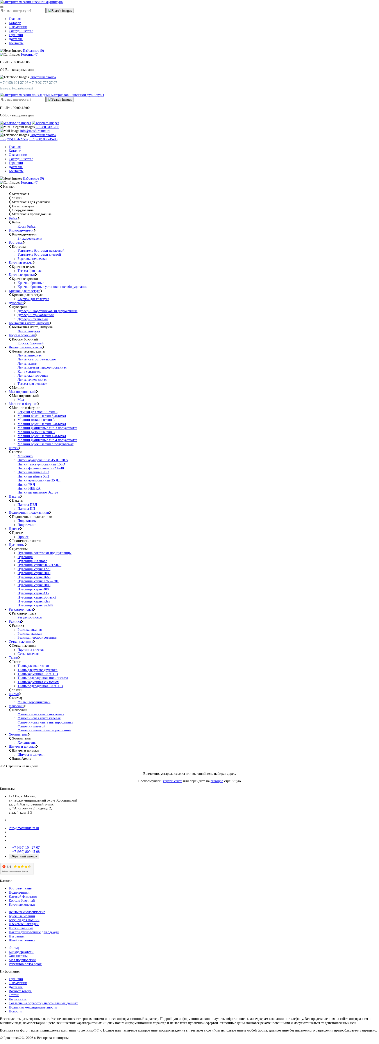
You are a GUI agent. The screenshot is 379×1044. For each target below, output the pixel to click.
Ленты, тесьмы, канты (25, 347)
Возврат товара (20, 991)
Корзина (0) (29, 54)
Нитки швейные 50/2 (33, 476)
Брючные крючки (22, 274)
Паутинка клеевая (31, 650)
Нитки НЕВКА (29, 488)
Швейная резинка (22, 940)
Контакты (16, 43)
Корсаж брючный (22, 335)
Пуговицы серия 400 (33, 589)
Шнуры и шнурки (22, 746)
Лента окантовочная (33, 375)
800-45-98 (26, 851)
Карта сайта (18, 999)
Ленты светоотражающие (37, 359)
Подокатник (27, 520)
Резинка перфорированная (37, 637)
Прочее (14, 529)
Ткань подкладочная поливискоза (43, 678)
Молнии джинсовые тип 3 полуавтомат (47, 428)
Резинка (15, 621)
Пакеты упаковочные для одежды (34, 932)
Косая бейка (27, 226)
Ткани (13, 657)
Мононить (25, 456)
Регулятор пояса (21, 609)
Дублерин (16, 303)
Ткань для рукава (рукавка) (38, 670)
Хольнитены (18, 734)
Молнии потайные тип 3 (36, 420)
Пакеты (14, 496)
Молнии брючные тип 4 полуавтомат (45, 444)
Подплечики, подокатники (29, 512)
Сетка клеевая (28, 654)
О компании (18, 27)
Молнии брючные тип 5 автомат (42, 416)
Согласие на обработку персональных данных (43, 1003)
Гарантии (16, 35)
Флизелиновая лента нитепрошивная (45, 722)
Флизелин (16, 706)
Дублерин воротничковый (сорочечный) (48, 311)
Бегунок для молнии (24, 920)
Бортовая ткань (20, 888)
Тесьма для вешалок (32, 383)
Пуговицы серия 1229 (34, 569)
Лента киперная (29, 355)
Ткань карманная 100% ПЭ (38, 674)
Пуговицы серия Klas (34, 601)
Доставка (16, 39)
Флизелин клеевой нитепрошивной (44, 730)
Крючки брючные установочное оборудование (52, 287)
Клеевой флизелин (23, 896)
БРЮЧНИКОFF (47, 127)
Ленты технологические (27, 912)
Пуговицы (17, 545)
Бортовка (16, 242)
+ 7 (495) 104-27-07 (14, 82)
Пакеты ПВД (27, 504)
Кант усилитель (29, 371)
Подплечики (27, 525)
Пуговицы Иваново (32, 561)
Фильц (14, 694)
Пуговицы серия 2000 (34, 573)
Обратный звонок (43, 77)
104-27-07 (26, 847)
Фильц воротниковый (34, 702)
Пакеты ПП (26, 508)
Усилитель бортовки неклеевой (41, 250)
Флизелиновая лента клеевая (39, 718)
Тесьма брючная (29, 271)
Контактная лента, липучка (29, 323)
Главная (15, 19)
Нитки (14, 448)
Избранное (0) (33, 50)
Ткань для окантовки (33, 666)
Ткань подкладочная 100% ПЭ (40, 686)
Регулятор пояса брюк (25, 964)
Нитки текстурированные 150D (41, 464)
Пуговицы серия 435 (33, 593)
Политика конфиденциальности (33, 1007)
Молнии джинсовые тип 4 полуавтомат (47, 440)
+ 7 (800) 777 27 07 (43, 82)
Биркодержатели (21, 230)
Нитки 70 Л (26, 484)
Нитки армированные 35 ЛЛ (39, 480)
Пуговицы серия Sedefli (35, 605)
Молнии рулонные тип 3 (36, 432)
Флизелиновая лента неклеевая (41, 714)
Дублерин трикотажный (36, 315)
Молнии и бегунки (23, 404)
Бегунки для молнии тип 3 (37, 412)
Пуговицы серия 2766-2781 (38, 581)
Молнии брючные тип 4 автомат (42, 436)
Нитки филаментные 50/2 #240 (41, 468)
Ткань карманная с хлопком (38, 682)
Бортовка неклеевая (32, 258)
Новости (15, 1011)
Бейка (13, 218)
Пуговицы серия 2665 (34, 577)
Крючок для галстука (24, 291)
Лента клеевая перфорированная (42, 367)
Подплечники (19, 892)
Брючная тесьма (20, 262)
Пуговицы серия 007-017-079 (39, 565)
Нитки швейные (21, 928)
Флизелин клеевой (31, 726)
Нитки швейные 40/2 (33, 472)
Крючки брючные (31, 283)
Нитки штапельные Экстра (38, 492)
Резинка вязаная (30, 629)
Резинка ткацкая (30, 633)
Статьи (14, 995)
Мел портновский (22, 392)
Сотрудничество (21, 31)
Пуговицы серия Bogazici (37, 597)
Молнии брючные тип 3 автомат (42, 424)
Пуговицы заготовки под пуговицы (45, 553)
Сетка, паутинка (21, 641)
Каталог (15, 23)
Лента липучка (29, 331)
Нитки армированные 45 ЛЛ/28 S (43, 460)
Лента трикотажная (32, 379)
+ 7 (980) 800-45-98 (43, 139)
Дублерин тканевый (33, 319)
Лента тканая (27, 363)
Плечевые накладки (24, 924)
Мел (21, 399)
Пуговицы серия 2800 (34, 585)
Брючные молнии (22, 916)
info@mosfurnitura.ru (35, 131)
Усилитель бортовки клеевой (39, 254)
